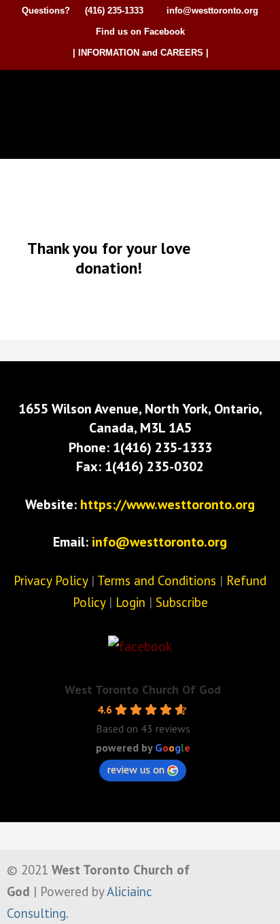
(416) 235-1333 (114, 10)
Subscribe (182, 602)
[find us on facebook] (140, 646)
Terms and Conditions (156, 580)
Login (130, 602)
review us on (135, 769)
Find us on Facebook (140, 31)
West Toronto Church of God (143, 93)
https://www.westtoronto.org (167, 504)
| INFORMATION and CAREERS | (141, 53)
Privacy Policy (51, 580)
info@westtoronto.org (212, 10)
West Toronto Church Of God (143, 689)
